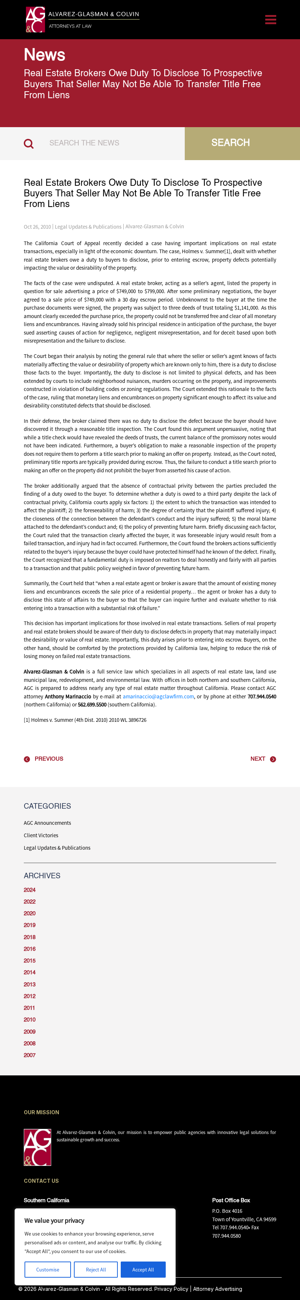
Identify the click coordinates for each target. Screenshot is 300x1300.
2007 (29, 1055)
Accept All (143, 1269)
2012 (29, 996)
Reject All (96, 1269)
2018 (29, 937)
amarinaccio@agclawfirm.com (158, 696)
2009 (29, 1032)
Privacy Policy (171, 1289)
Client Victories (41, 835)
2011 (29, 1008)
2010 (29, 1020)
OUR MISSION (41, 1112)
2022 (29, 902)
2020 (29, 913)
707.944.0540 (234, 1227)
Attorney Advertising (217, 1289)
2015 (29, 961)
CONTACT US (41, 1181)
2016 (29, 949)
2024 (29, 890)
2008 (29, 1043)
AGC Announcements (47, 823)
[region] (95, 1246)
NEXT (258, 759)
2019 (29, 925)
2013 (29, 984)
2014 (29, 972)
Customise (47, 1269)
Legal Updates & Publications (88, 226)
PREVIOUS (49, 759)
